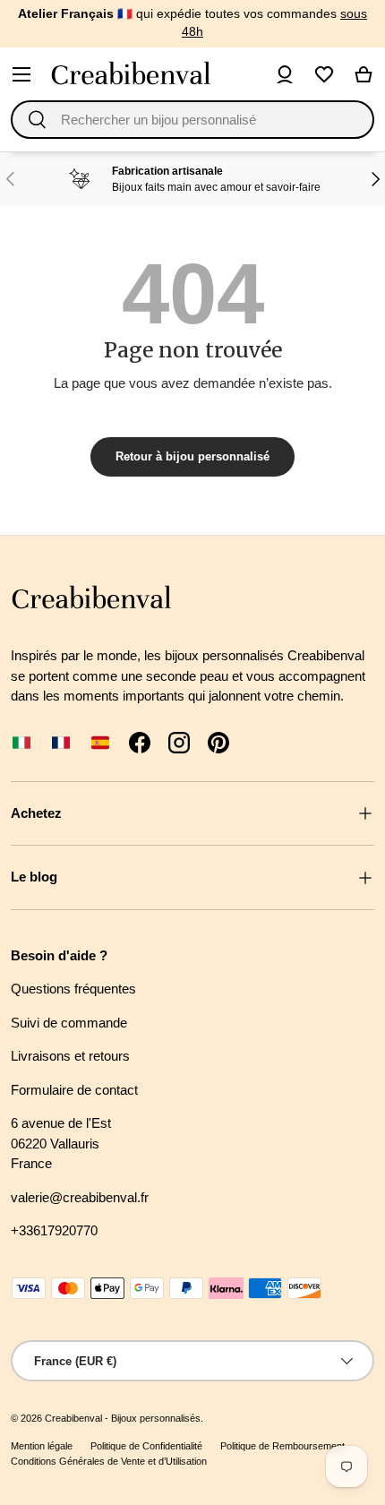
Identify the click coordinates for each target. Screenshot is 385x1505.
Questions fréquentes (73, 988)
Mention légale (42, 1445)
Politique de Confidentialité (146, 1445)
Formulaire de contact (74, 1089)
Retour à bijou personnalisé (193, 456)
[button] (363, 74)
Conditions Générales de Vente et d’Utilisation (109, 1461)
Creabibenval (73, 1418)
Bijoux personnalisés (156, 1418)
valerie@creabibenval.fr (80, 1197)
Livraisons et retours (70, 1055)
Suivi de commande (69, 1022)
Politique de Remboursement (282, 1445)
